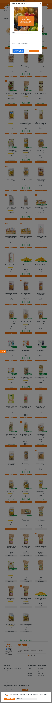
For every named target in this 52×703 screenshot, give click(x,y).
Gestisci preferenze (31, 698)
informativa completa (11, 695)
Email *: (13, 38)
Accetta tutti (10, 698)
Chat (2, 351)
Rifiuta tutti (19, 698)
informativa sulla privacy (22, 44)
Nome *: (14, 32)
